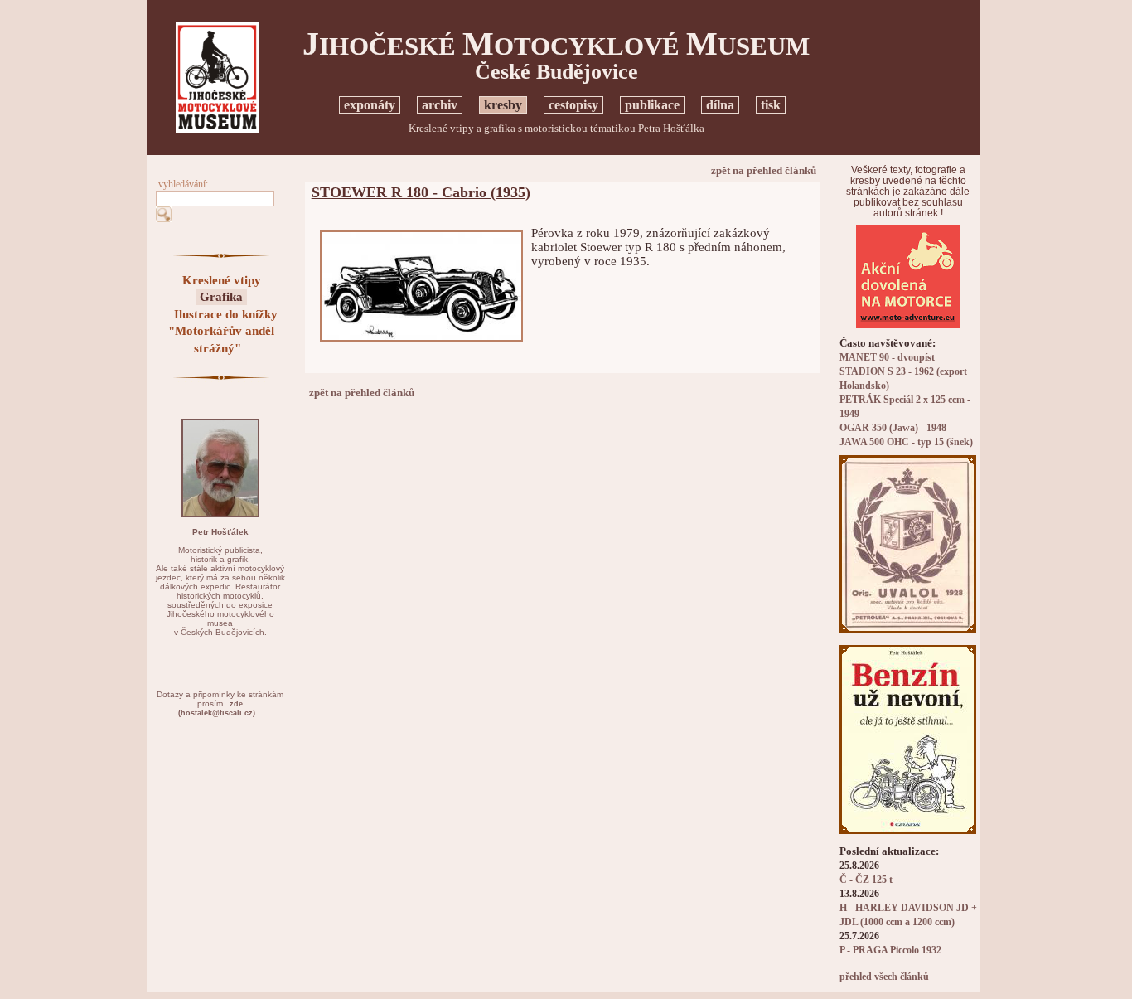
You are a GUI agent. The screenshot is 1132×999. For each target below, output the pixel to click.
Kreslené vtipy (221, 280)
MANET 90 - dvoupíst (887, 357)
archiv (439, 105)
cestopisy (573, 105)
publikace (652, 105)
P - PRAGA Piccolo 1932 (890, 950)
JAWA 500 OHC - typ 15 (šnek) (906, 442)
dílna (720, 105)
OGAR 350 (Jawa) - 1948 (892, 428)
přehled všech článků (884, 977)
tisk (771, 105)
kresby (503, 105)
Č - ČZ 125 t (866, 880)
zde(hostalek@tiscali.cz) (216, 708)
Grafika (221, 296)
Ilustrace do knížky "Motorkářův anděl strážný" (223, 331)
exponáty (369, 105)
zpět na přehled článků (763, 170)
